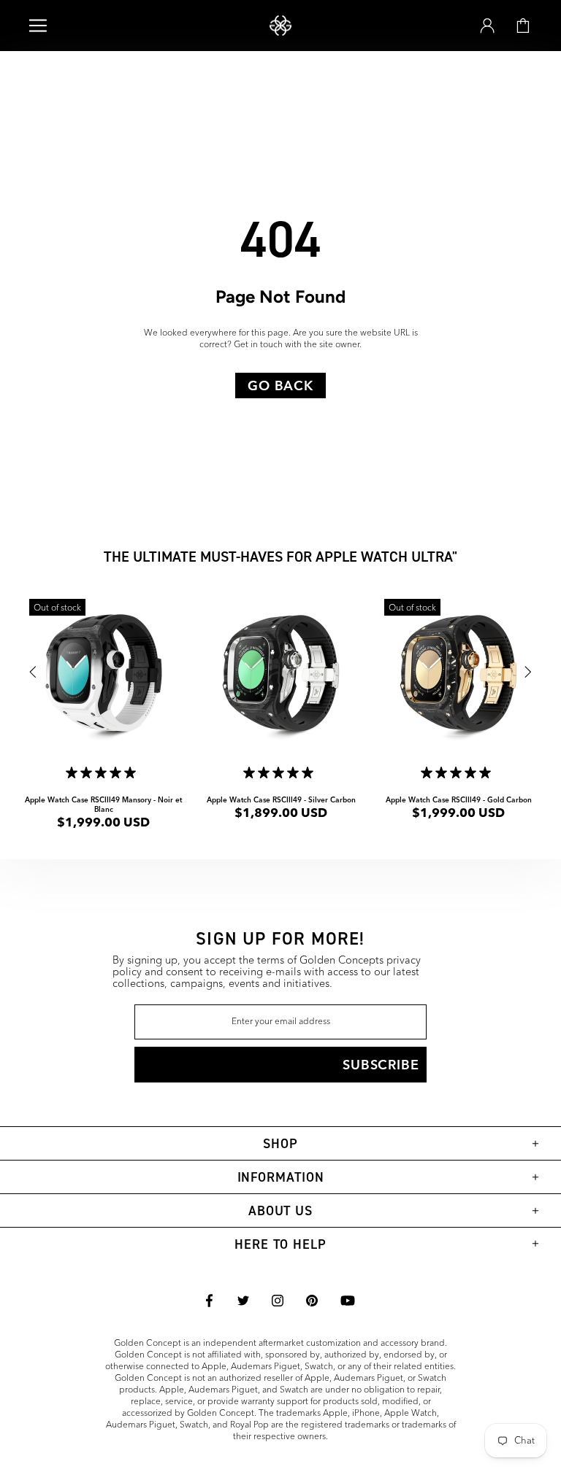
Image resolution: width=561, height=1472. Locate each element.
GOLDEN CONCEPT (280, 25)
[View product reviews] (103, 774)
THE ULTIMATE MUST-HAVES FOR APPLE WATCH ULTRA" (280, 556)
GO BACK (280, 385)
